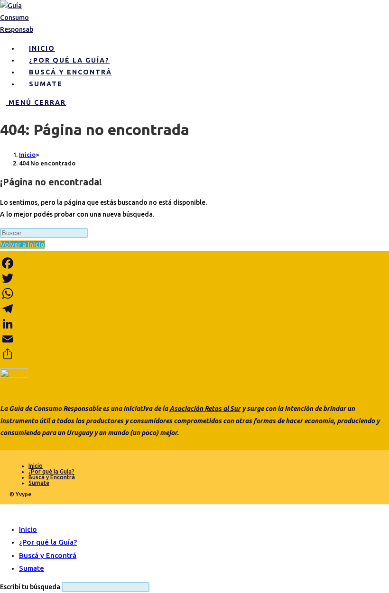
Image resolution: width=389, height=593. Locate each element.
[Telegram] (194, 308)
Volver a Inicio (22, 244)
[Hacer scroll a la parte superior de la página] (2, 510)
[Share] (194, 354)
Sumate (38, 483)
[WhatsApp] (194, 293)
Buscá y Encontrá (51, 477)
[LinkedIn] (194, 323)
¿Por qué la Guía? (51, 471)
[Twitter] (194, 278)
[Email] (194, 339)
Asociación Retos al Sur (205, 408)
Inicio (35, 466)
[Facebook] (194, 263)
